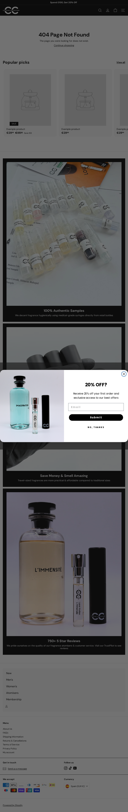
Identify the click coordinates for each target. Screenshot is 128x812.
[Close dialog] (124, 373)
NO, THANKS (96, 427)
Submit (96, 417)
